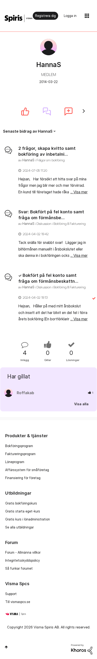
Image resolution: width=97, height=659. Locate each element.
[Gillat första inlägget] (25, 111)
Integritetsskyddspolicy (22, 560)
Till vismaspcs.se (17, 602)
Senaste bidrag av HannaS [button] (28, 131)
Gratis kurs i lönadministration (27, 519)
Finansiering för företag (22, 478)
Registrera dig (45, 16)
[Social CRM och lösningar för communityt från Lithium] (81, 649)
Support (11, 594)
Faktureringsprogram (20, 454)
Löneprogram (14, 462)
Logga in (70, 16)
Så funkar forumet (19, 568)
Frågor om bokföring (50, 160)
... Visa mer (79, 192)
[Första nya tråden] (68, 111)
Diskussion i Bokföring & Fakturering (61, 224)
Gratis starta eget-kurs (22, 511)
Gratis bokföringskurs (21, 503)
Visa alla (81, 404)
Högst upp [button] (6, 647)
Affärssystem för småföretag (27, 470)
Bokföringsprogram (19, 446)
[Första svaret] (46, 111)
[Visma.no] (18, 18)
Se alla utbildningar (19, 527)
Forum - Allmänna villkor (22, 552)
